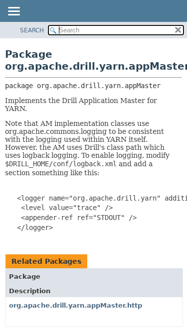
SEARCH (32, 30)
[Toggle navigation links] (13, 12)
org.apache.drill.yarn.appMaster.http (75, 305)
